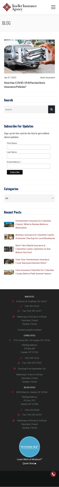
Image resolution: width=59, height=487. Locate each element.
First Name (12, 143)
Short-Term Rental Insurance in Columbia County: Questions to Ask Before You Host (33, 249)
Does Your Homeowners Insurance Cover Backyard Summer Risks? (32, 261)
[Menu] (53, 7)
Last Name (12, 152)
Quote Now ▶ (29, 463)
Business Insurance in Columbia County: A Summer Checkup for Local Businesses (35, 236)
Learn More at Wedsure (29, 459)
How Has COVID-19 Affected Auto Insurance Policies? (24, 84)
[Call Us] (53, 474)
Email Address (14, 162)
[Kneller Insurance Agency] (19, 7)
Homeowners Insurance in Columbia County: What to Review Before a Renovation (33, 224)
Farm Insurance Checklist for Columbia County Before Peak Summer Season (34, 272)
